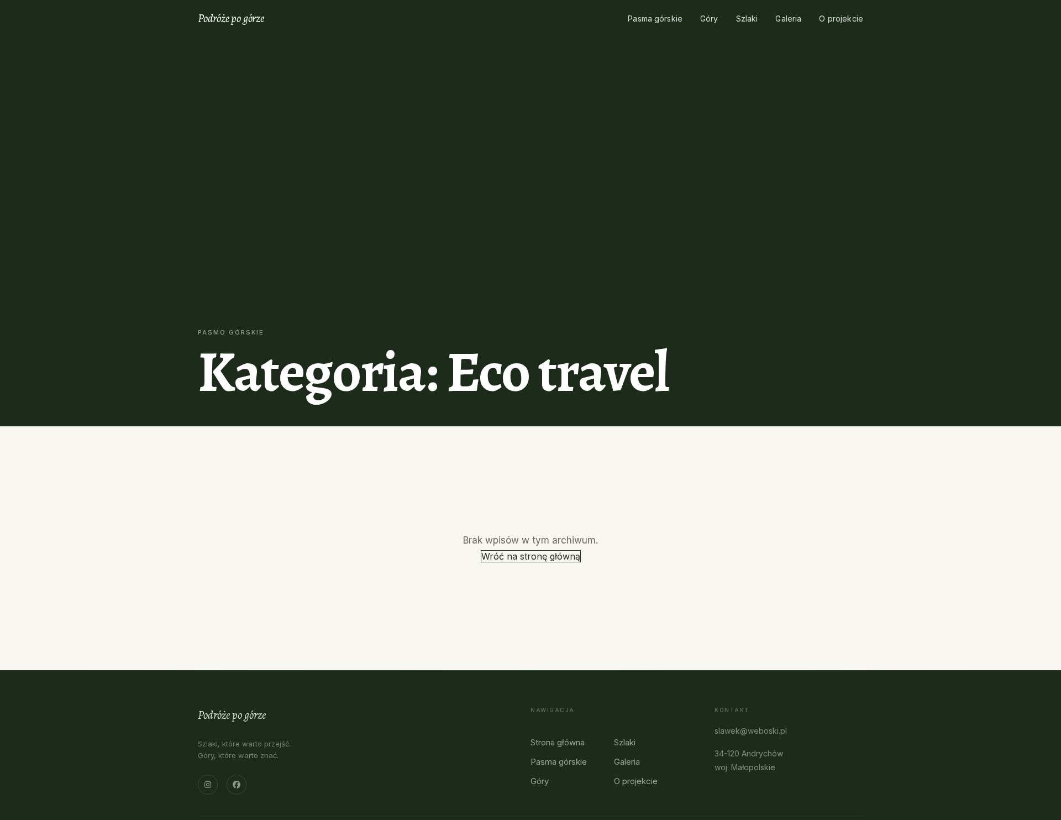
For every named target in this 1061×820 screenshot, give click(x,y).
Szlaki (747, 18)
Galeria (788, 18)
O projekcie (841, 18)
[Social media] (208, 785)
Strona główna (557, 742)
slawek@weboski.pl (751, 730)
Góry (709, 18)
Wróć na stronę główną (530, 556)
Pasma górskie (655, 18)
